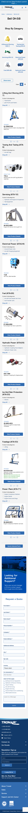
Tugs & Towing (9, 685)
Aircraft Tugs (7, 152)
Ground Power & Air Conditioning (14, 690)
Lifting (6, 447)
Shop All (4, 105)
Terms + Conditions (21, 811)
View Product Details (14, 137)
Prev (11, 191)
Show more (7, 80)
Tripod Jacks (7, 100)
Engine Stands (8, 496)
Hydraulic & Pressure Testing (13, 683)
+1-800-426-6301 (6, 726)
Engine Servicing (10, 688)
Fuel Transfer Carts (9, 300)
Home (3, 14)
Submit (14, 705)
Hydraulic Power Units (10, 350)
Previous (11, 141)
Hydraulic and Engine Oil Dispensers (14, 199)
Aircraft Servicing (10, 687)
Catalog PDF (8, 772)
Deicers (6, 399)
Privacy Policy (13, 811)
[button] (2, 7)
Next (17, 141)
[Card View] (21, 84)
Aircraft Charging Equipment (12, 251)
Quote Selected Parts (14, 546)
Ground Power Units (9, 249)
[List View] (25, 84)
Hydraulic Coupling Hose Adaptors (13, 348)
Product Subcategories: (8, 98)
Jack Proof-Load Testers (10, 102)
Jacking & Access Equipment (13, 681)
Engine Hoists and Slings (11, 498)
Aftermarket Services (11, 692)
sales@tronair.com (6, 732)
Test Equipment (8, 201)
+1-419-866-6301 (6, 729)
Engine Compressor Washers (12, 494)
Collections (9, 14)
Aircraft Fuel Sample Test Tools (12, 298)
